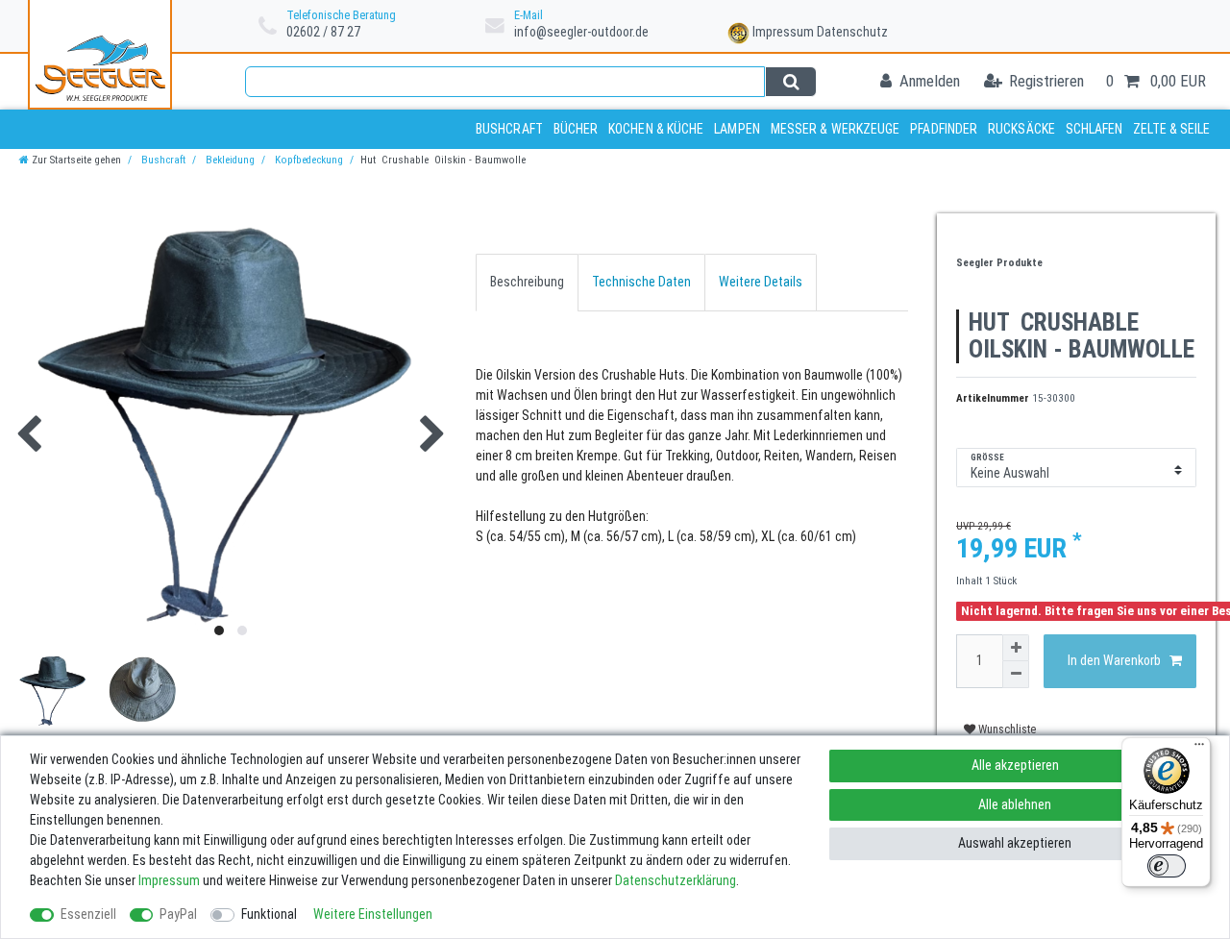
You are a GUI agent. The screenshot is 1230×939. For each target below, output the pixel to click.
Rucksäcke (1021, 128)
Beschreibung (527, 281)
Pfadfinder (943, 128)
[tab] (527, 282)
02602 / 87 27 (323, 31)
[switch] (1166, 865)
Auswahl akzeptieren (1014, 843)
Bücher (576, 128)
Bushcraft (509, 128)
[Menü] (1199, 748)
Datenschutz (852, 31)
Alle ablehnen (1014, 804)
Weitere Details (760, 281)
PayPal (178, 914)
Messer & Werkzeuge (835, 128)
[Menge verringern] (1015, 674)
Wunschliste (1005, 729)
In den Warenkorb (1114, 660)
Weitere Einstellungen (372, 914)
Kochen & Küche (655, 128)
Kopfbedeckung (307, 160)
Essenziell (88, 914)
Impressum (783, 31)
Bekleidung (229, 160)
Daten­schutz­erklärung (675, 880)
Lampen (737, 128)
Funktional (269, 914)
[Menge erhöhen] (1015, 647)
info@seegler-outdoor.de (581, 31)
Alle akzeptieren (1015, 765)
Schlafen (1094, 128)
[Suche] (790, 81)
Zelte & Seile (1171, 128)
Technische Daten (641, 281)
